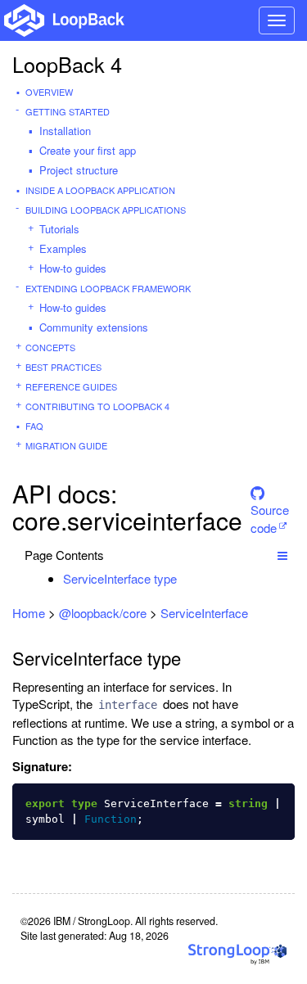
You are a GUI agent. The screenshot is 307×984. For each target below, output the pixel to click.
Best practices (63, 366)
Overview (49, 91)
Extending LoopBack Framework (108, 288)
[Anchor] (185, 578)
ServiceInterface (204, 612)
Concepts (50, 347)
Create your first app (87, 150)
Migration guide (66, 445)
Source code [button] (270, 506)
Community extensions (93, 327)
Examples (63, 248)
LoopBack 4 (67, 64)
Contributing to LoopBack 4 (97, 406)
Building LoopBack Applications (105, 209)
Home (28, 612)
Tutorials (59, 229)
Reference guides (71, 386)
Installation (65, 130)
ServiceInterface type (120, 578)
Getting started (67, 111)
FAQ (34, 425)
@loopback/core (103, 612)
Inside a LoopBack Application (100, 189)
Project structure (78, 170)
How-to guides (72, 268)
